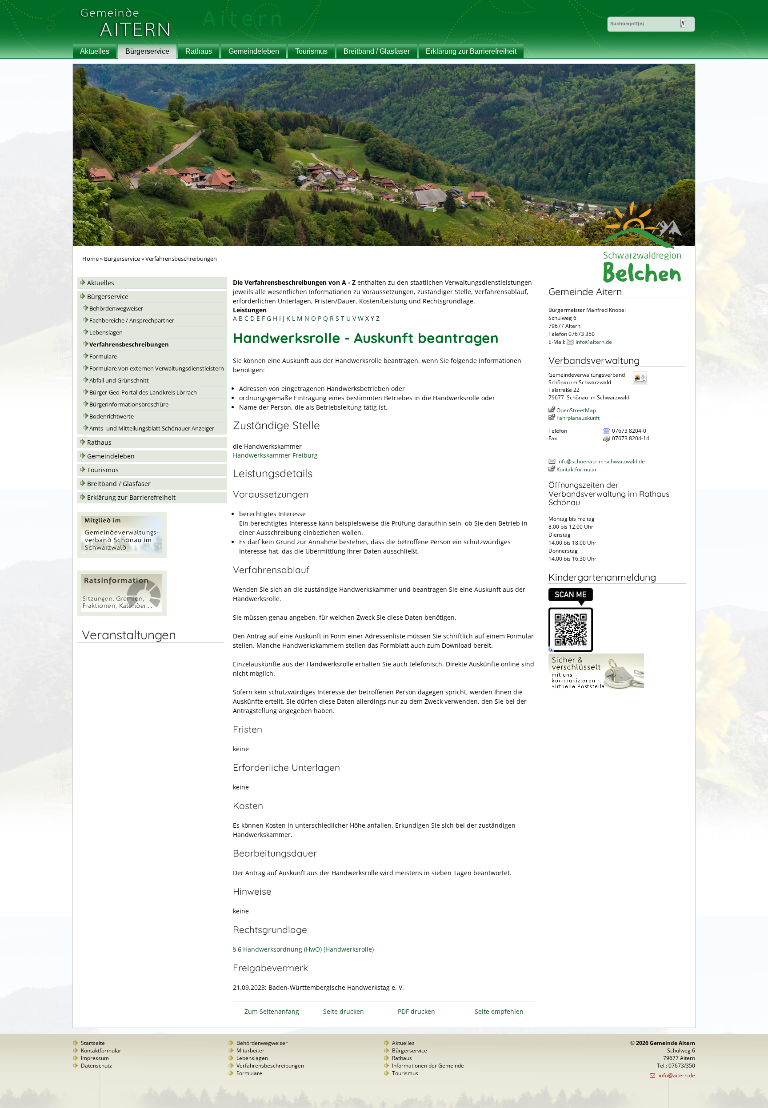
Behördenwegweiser (116, 308)
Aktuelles (94, 51)
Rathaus (198, 51)
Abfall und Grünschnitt (119, 380)
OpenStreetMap (576, 410)
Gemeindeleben (253, 51)
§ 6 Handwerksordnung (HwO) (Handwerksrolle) (303, 949)
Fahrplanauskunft (578, 418)
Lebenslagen (106, 332)
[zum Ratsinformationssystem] (122, 614)
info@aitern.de (594, 342)
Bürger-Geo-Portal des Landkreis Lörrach (143, 392)
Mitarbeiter (250, 1050)
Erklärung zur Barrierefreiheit (471, 51)
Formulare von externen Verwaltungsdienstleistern (156, 368)
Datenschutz (96, 1065)
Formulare (103, 356)
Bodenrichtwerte (111, 416)
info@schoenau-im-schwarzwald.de (601, 461)
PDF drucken (416, 1011)
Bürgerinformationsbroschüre (128, 404)
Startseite (93, 1043)
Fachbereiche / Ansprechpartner (131, 320)
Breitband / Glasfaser (377, 51)
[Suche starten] (682, 23)
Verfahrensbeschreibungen (129, 344)
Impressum (95, 1058)
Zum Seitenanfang (271, 1011)
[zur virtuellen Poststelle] (596, 689)
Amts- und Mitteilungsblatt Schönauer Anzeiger (151, 428)
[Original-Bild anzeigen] (570, 650)
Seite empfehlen (499, 1011)
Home (90, 259)
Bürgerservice (147, 51)
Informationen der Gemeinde (428, 1065)
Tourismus (311, 51)
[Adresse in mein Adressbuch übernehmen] (642, 384)
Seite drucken (343, 1011)
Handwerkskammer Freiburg (275, 455)
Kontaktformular (576, 469)
